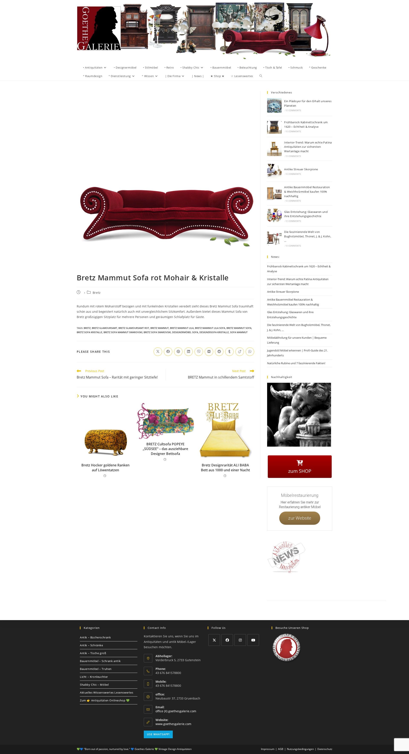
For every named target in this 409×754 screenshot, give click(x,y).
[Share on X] (158, 351)
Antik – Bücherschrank (95, 637)
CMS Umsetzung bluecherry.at (376, 591)
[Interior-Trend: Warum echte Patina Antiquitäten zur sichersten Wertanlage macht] (274, 149)
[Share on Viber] (198, 351)
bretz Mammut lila (182, 328)
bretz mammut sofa (238, 328)
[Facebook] (227, 640)
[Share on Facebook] (168, 351)
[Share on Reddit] (219, 351)
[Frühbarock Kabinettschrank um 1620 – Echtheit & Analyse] (274, 126)
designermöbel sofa (185, 332)
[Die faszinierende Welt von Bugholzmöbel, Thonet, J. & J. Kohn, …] (274, 238)
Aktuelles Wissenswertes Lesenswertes (106, 692)
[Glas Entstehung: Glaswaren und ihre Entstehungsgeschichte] (274, 216)
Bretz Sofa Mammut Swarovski (123, 332)
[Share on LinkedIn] (188, 351)
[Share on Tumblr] (229, 351)
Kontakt (287, 586)
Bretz (97, 293)
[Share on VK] (209, 351)
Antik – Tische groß (93, 653)
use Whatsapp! (158, 734)
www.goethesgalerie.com (173, 724)
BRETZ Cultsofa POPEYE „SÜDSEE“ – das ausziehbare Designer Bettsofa (165, 449)
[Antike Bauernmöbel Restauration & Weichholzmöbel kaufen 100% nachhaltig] (274, 193)
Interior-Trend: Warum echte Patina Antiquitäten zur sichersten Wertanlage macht (308, 146)
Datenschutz (316, 586)
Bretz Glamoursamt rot (133, 328)
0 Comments (293, 110)
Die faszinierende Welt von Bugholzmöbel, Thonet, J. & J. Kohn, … (307, 236)
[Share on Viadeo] (239, 351)
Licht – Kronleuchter (94, 677)
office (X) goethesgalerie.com (176, 711)
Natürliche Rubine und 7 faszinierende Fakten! (296, 363)
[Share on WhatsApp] (250, 351)
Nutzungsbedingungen (355, 586)
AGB (328, 586)
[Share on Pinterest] (178, 351)
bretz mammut (159, 328)
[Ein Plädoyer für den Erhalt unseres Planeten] (274, 105)
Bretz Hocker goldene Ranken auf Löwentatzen (105, 467)
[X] (214, 640)
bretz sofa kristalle (89, 332)
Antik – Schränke (91, 645)
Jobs (337, 586)
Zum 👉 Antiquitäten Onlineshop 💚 (105, 700)
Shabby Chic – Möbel (94, 685)
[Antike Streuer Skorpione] (274, 171)
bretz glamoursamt (104, 328)
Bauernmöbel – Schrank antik (100, 661)
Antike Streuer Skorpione (301, 169)
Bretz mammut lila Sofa (210, 328)
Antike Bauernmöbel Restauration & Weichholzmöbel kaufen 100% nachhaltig (307, 191)
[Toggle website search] (260, 76)
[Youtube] (253, 640)
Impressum (300, 586)
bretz (87, 328)
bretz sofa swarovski (157, 332)
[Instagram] (240, 640)
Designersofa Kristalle (214, 332)
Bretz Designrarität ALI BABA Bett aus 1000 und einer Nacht (225, 467)
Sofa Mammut (239, 332)
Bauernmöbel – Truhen (96, 669)
